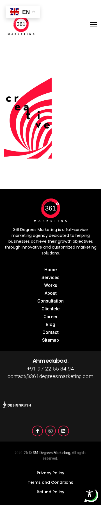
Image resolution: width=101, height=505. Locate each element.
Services (50, 277)
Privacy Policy (50, 473)
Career (50, 316)
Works (50, 285)
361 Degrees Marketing (51, 452)
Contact (50, 332)
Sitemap (50, 340)
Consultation (50, 301)
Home (50, 269)
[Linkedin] (63, 431)
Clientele (50, 309)
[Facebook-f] (37, 431)
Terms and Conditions (50, 482)
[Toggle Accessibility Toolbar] (89, 493)
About (51, 293)
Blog (50, 324)
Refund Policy (50, 492)
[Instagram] (50, 431)
